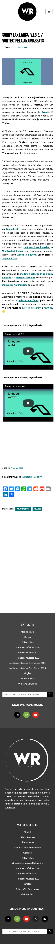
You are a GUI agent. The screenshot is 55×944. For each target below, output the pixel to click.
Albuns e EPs (23, 47)
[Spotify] (26, 715)
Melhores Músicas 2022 (27, 657)
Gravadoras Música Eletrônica (27, 863)
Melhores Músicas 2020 (27, 647)
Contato (27, 852)
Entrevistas (28, 642)
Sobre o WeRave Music (27, 889)
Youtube (48, 307)
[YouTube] (35, 715)
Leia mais (10, 807)
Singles (27, 673)
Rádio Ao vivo (27, 837)
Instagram (35, 307)
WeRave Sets (28, 678)
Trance (37, 509)
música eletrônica (28, 300)
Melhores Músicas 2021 (27, 652)
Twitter (25, 307)
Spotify (38, 477)
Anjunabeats (17, 468)
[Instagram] (17, 715)
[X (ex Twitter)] (35, 919)
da (14, 285)
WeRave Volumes (27, 683)
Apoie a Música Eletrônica (27, 847)
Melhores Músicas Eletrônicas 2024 (27, 668)
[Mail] (45, 919)
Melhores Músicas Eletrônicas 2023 (27, 663)
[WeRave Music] (27, 11)
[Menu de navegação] (49, 11)
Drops (27, 637)
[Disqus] (27, 560)
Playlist (27, 832)
